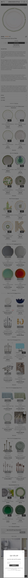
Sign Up (14, 565)
